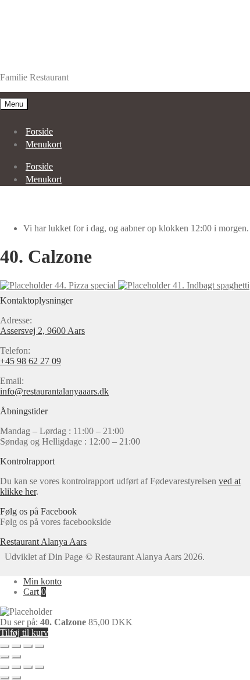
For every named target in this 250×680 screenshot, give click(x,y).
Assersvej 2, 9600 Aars (42, 331)
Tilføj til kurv (24, 632)
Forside (39, 131)
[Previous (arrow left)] (4, 656)
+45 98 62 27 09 (30, 361)
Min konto (42, 581)
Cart (34, 592)
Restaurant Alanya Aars (43, 57)
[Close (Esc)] (4, 646)
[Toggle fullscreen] (28, 646)
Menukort (44, 144)
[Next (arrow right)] (16, 656)
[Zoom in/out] (39, 646)
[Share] (16, 646)
